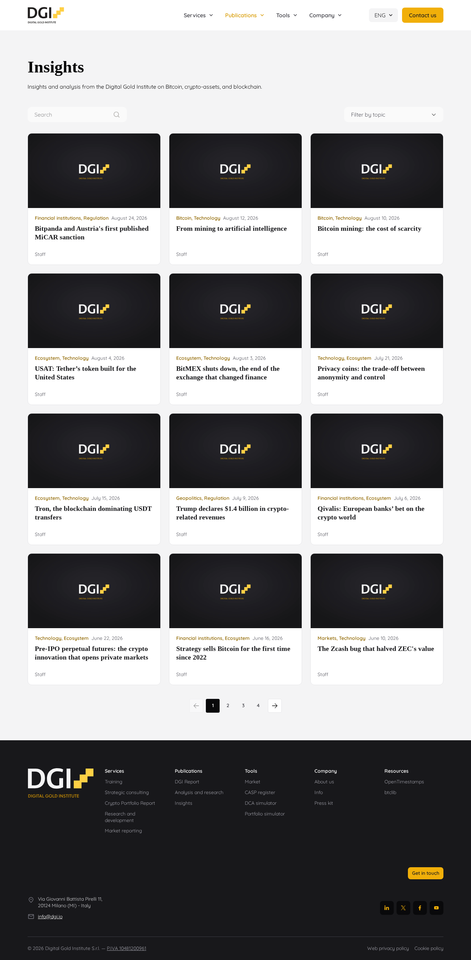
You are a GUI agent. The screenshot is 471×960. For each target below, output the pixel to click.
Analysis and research (199, 792)
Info (318, 792)
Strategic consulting (127, 792)
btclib (390, 792)
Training (113, 782)
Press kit (323, 803)
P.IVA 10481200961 (126, 948)
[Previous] (196, 706)
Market (252, 782)
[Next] (275, 706)
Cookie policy (428, 948)
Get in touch (425, 873)
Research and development (120, 817)
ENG (379, 15)
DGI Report (187, 782)
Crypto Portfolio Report (130, 803)
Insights (183, 803)
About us (324, 782)
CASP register (260, 792)
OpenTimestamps (404, 782)
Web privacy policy (388, 948)
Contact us (423, 15)
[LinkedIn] (387, 908)
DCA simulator (261, 803)
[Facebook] (420, 908)
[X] (403, 908)
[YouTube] (436, 908)
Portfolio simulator (265, 814)
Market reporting (123, 831)
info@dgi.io (50, 916)
